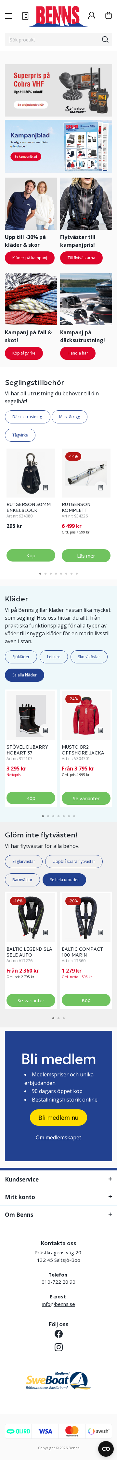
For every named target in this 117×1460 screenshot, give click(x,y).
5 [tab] (61, 573)
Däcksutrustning (27, 417)
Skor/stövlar (89, 656)
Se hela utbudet (64, 879)
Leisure (53, 656)
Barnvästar (22, 879)
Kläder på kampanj (29, 258)
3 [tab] (50, 573)
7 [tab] (71, 573)
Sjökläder (21, 656)
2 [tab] (45, 573)
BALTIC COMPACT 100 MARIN (82, 952)
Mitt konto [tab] (20, 1197)
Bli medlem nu (58, 1117)
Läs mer (86, 555)
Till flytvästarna (81, 258)
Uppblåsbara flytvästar (74, 861)
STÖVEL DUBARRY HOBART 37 (27, 750)
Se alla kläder (24, 675)
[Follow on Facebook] (58, 1334)
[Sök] (105, 39)
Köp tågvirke (23, 353)
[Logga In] (91, 16)
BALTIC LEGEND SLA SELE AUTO (29, 952)
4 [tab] (55, 573)
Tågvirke (20, 435)
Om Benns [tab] (19, 1214)
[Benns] (58, 16)
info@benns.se (58, 1304)
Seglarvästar (23, 861)
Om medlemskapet (58, 1137)
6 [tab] (66, 573)
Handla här (78, 353)
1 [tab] (40, 573)
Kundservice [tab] (22, 1179)
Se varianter (86, 798)
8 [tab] (76, 573)
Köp (30, 555)
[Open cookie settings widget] (106, 1449)
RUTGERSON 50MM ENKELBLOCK (28, 507)
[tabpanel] (30, 505)
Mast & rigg (69, 417)
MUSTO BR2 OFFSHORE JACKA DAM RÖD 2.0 (83, 753)
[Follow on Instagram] (58, 1347)
